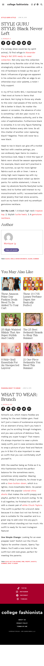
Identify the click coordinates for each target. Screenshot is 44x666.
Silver (30, 259)
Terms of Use (22, 626)
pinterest (24, 595)
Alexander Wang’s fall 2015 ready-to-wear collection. (18, 56)
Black (7, 259)
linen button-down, (17, 483)
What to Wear (14, 388)
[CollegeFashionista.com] (17, 4)
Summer (36, 259)
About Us (22, 620)
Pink (23, 561)
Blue (7, 561)
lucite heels (21, 214)
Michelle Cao (7, 404)
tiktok (24, 588)
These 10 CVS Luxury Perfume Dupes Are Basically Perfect (32, 299)
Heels (12, 259)
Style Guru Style (8, 17)
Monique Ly (7, 38)
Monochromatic (21, 259)
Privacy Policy (22, 623)
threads (24, 599)
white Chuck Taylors (32, 505)
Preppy (27, 561)
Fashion (4, 388)
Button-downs (15, 561)
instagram (24, 591)
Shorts (33, 561)
